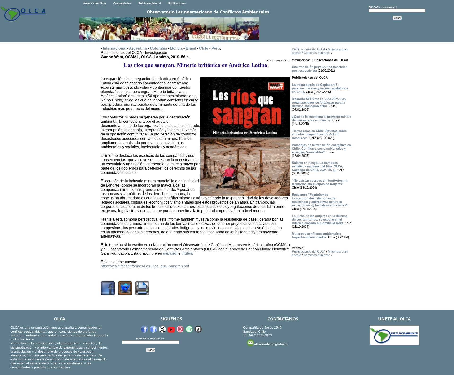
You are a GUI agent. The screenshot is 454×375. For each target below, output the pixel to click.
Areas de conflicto (94, 3)
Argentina (138, 48)
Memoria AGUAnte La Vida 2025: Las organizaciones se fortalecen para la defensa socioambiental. (319, 102)
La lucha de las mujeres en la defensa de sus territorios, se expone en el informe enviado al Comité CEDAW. (319, 219)
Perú (215, 48)
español (170, 253)
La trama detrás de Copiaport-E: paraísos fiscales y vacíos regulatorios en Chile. (320, 88)
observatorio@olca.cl (271, 344)
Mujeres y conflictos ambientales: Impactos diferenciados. (316, 235)
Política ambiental (150, 3)
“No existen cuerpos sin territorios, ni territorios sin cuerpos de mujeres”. (319, 182)
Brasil (191, 48)
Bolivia (176, 48)
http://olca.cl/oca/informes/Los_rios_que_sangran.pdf (145, 266)
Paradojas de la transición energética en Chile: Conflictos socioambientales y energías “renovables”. (321, 148)
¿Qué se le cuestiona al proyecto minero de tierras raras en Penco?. (321, 118)
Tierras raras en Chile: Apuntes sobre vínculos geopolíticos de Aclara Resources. (319, 134)
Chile (203, 48)
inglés (186, 253)
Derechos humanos (317, 53)
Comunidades (122, 3)
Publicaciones (177, 3)
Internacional (114, 48)
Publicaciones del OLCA (308, 49)
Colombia (158, 48)
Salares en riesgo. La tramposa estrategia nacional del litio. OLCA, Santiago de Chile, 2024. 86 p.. (317, 166)
